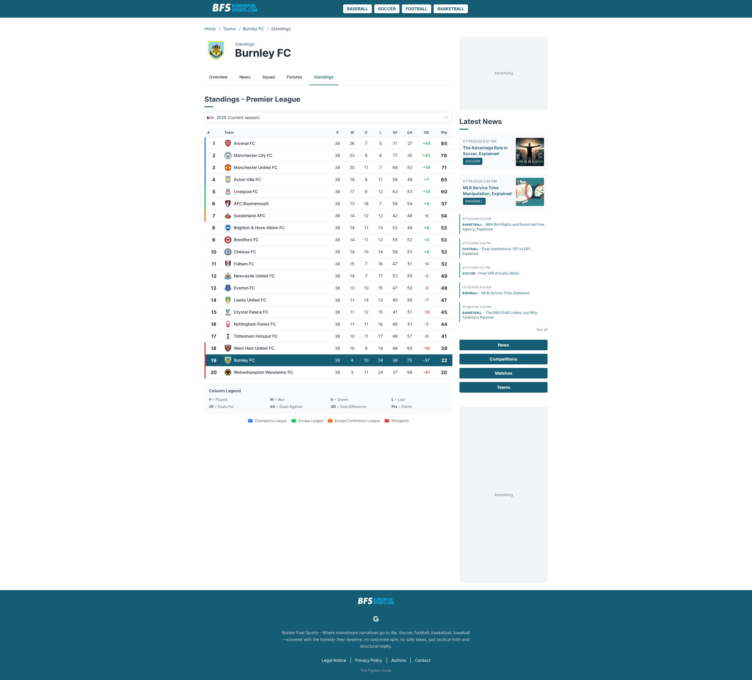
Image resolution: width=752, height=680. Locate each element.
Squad (268, 76)
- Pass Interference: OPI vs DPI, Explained (496, 251)
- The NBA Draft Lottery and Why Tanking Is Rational (499, 314)
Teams (230, 28)
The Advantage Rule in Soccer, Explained (485, 150)
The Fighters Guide (376, 670)
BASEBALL (357, 8)
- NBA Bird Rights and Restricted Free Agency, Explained (503, 226)
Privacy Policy (368, 660)
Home (210, 28)
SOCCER (387, 8)
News (245, 76)
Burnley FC (254, 28)
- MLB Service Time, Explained (495, 293)
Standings (324, 76)
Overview (218, 76)
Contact (422, 660)
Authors (398, 660)
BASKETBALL (450, 8)
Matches (503, 373)
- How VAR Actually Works (490, 273)
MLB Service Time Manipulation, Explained (487, 190)
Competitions (503, 358)
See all (542, 329)
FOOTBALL (416, 8)
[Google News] (376, 618)
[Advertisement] (503, 73)
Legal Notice (334, 660)
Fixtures (294, 76)
